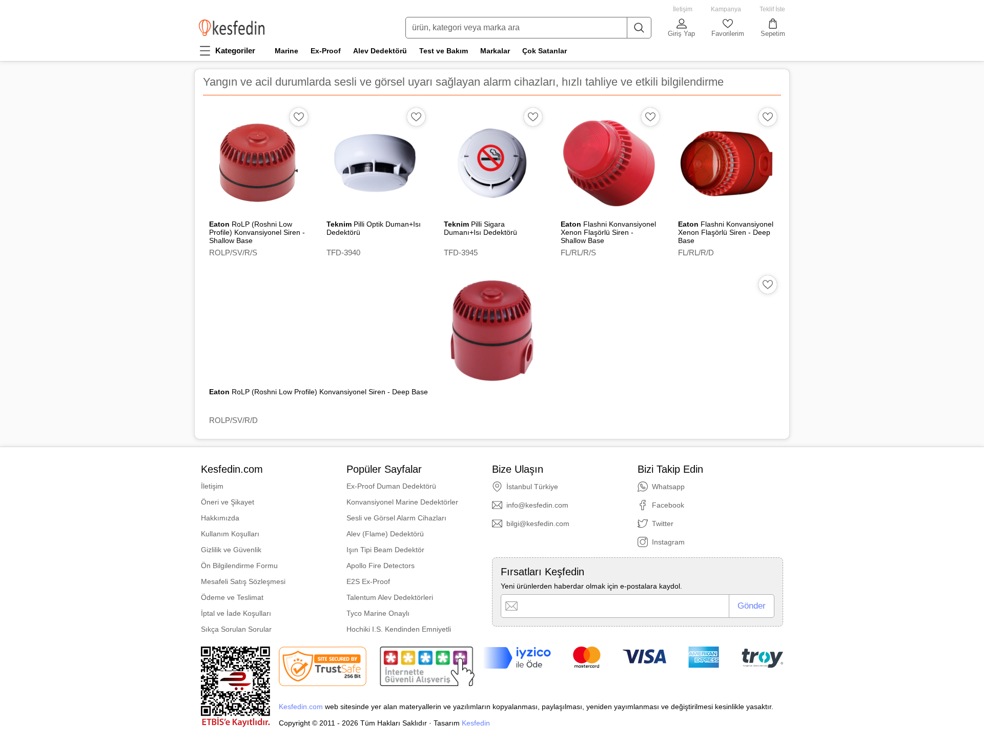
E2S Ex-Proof (368, 581)
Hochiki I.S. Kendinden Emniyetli (398, 629)
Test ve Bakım (443, 51)
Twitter (662, 523)
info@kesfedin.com (537, 505)
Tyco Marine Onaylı (377, 613)
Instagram (668, 542)
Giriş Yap (681, 33)
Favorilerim (727, 33)
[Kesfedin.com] (231, 27)
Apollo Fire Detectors (380, 565)
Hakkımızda (220, 518)
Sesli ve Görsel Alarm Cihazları (396, 518)
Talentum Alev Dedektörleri (389, 597)
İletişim (682, 9)
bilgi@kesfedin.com (537, 523)
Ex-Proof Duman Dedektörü (391, 486)
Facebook (668, 505)
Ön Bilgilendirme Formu (239, 565)
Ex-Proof (326, 51)
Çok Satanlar (544, 51)
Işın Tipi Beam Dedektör (385, 550)
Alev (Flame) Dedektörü (385, 534)
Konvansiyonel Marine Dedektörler (402, 502)
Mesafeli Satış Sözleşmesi (243, 581)
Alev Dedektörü (380, 51)
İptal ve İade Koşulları (236, 613)
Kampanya (726, 9)
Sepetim (773, 33)
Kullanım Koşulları (230, 534)
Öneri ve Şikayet (227, 502)
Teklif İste (772, 9)
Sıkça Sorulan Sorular (236, 629)
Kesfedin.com (301, 706)
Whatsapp (668, 486)
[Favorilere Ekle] (299, 117)
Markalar (495, 51)
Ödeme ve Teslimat (232, 597)
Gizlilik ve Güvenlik (231, 550)
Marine (286, 51)
